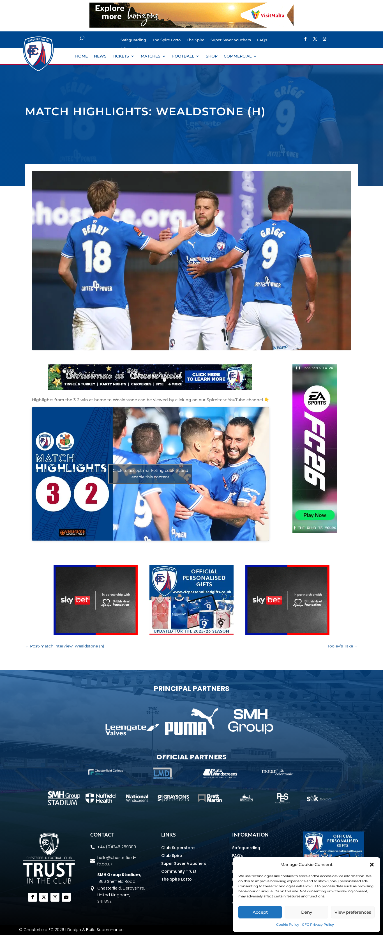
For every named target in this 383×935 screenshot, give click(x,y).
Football (183, 56)
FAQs (262, 40)
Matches (150, 56)
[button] (372, 864)
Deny (306, 912)
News (100, 56)
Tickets (121, 56)
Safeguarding (133, 40)
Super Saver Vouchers (231, 40)
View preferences (352, 912)
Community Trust (179, 871)
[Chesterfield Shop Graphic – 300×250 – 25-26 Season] (191, 633)
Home (81, 56)
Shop (212, 56)
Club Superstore (178, 848)
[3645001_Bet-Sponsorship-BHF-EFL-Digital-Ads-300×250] (96, 633)
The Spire (195, 40)
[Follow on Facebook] (305, 39)
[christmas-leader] (150, 388)
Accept (260, 912)
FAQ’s (237, 855)
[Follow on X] (315, 39)
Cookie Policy (287, 924)
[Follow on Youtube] (66, 897)
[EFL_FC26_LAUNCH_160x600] (314, 531)
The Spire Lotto (166, 40)
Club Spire (171, 855)
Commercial (238, 56)
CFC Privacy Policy (318, 924)
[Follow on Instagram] (324, 39)
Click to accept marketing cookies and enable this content (150, 473)
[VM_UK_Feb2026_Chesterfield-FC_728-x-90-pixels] (191, 26)
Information (132, 48)
